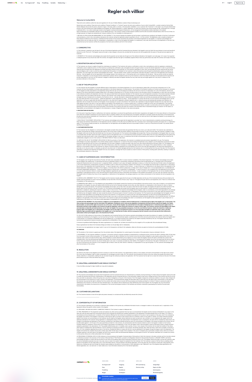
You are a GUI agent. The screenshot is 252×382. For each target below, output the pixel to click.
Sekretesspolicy (156, 370)
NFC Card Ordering (140, 364)
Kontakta (53, 3)
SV (223, 2)
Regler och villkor (157, 367)
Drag (38, 3)
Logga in (229, 2)
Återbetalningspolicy (158, 372)
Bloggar (104, 372)
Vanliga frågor (156, 364)
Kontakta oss (122, 370)
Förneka (152, 378)
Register (121, 367)
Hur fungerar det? (30, 3)
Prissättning (45, 3)
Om (22, 3)
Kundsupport (122, 372)
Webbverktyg (61, 3)
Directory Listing (140, 367)
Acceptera (145, 378)
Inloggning (121, 364)
